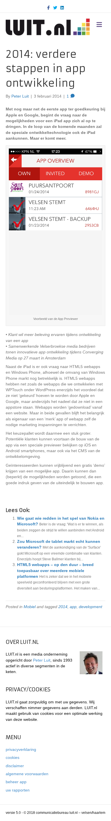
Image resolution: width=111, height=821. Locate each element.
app (73, 606)
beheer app (16, 782)
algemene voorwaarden (27, 773)
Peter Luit (41, 660)
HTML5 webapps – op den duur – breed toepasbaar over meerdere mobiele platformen (55, 570)
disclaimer (15, 765)
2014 (62, 606)
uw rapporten (18, 790)
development (90, 606)
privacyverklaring (21, 749)
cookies (12, 757)
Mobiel (30, 606)
